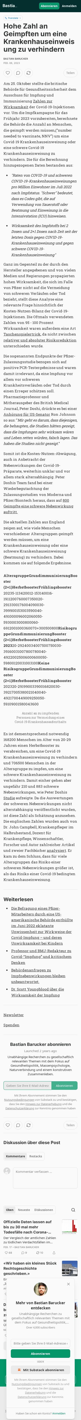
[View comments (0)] (18, 73)
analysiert (56, 850)
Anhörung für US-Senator (26, 414)
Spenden (11, 1024)
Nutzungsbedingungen (27, 1384)
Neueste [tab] (24, 1210)
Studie (9, 797)
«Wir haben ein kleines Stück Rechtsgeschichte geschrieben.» (30, 1268)
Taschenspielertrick (22, 334)
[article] (40, 1237)
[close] (68, 1284)
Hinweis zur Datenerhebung (43, 1104)
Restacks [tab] (35, 1156)
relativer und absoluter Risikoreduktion (39, 340)
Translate (13, 18)
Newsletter (13, 1014)
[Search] (73, 1210)
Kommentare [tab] (15, 1156)
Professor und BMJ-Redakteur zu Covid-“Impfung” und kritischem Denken (41, 956)
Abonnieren (49, 6)
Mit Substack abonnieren (43, 1370)
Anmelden (69, 6)
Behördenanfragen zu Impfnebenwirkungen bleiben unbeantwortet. (38, 976)
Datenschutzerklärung (32, 1397)
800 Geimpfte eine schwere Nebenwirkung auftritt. (38, 506)
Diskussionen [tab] (43, 1210)
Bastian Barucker (15, 58)
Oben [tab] (10, 1210)
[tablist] (23, 1156)
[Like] (7, 73)
